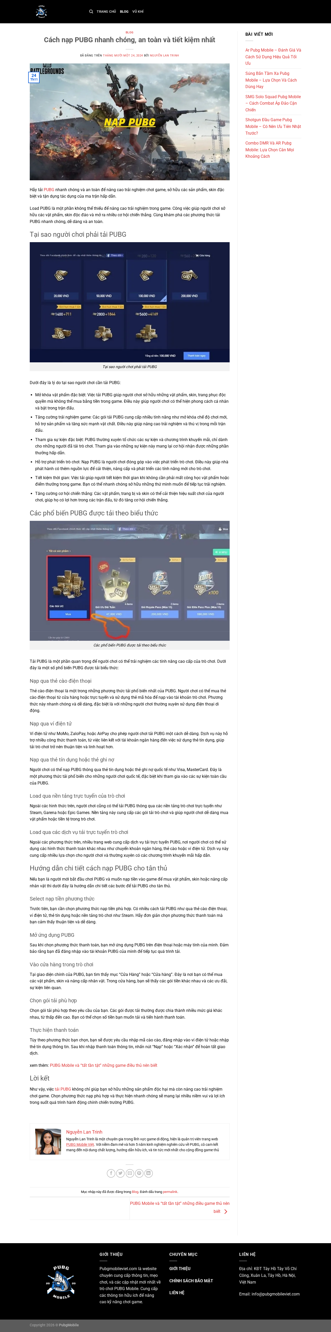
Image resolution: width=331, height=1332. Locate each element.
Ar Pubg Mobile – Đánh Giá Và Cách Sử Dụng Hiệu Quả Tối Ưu (273, 57)
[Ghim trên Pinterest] (139, 1173)
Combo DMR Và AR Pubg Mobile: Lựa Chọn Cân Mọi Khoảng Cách (269, 150)
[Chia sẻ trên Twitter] (120, 1173)
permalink (170, 1192)
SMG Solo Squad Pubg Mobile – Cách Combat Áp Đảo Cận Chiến (273, 103)
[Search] (91, 12)
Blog (124, 11)
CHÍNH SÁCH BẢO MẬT (191, 1280)
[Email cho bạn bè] (130, 1173)
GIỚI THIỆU (180, 1268)
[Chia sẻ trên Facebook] (111, 1173)
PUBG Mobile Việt (80, 1144)
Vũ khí (138, 11)
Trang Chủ (106, 11)
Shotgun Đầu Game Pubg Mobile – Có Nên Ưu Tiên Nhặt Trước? (273, 126)
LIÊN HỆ (176, 1292)
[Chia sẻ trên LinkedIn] (148, 1173)
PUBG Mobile (126, 1288)
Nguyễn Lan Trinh (164, 55)
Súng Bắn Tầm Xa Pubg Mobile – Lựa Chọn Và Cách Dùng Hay (271, 80)
